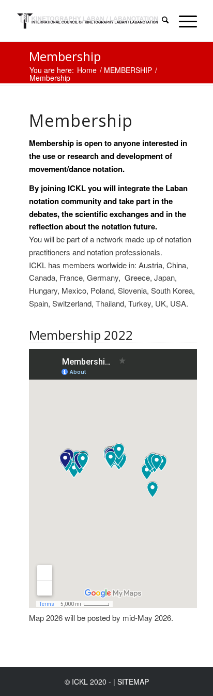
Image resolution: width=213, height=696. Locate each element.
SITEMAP (133, 681)
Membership (65, 56)
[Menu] (183, 20)
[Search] (160, 20)
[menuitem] (160, 20)
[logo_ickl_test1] (88, 20)
